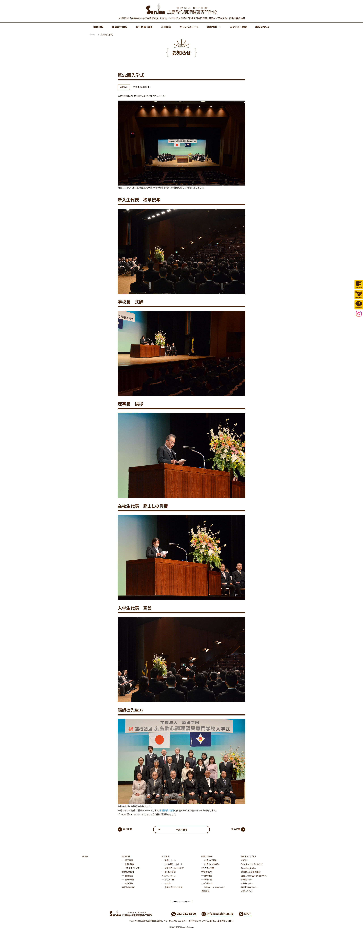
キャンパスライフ (189, 27)
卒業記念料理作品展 (173, 887)
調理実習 (129, 860)
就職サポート (214, 27)
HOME (85, 856)
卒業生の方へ (247, 883)
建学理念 (208, 875)
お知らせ (124, 87)
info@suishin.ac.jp (220, 913)
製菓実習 (129, 875)
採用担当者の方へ (249, 887)
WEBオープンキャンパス (214, 887)
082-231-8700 (186, 913)
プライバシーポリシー (181, 901)
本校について (262, 27)
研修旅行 (169, 883)
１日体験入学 (207, 883)
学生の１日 (169, 879)
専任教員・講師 (144, 27)
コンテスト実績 (238, 27)
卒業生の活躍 (210, 860)
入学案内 (166, 27)
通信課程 (129, 883)
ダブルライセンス (132, 868)
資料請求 (205, 891)
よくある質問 (170, 871)
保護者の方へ (247, 879)
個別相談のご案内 (249, 856)
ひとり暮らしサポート (173, 864)
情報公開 (208, 879)
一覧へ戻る (181, 829)
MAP (247, 913)
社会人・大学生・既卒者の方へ (254, 875)
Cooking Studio (248, 868)
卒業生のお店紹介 (212, 864)
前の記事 (127, 829)
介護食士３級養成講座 (250, 871)
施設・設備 (129, 864)
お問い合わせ (247, 891)
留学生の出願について (174, 868)
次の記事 (235, 829)
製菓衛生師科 (119, 27)
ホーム (92, 34)
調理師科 (98, 27)
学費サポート (170, 860)
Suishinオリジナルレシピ (251, 864)
